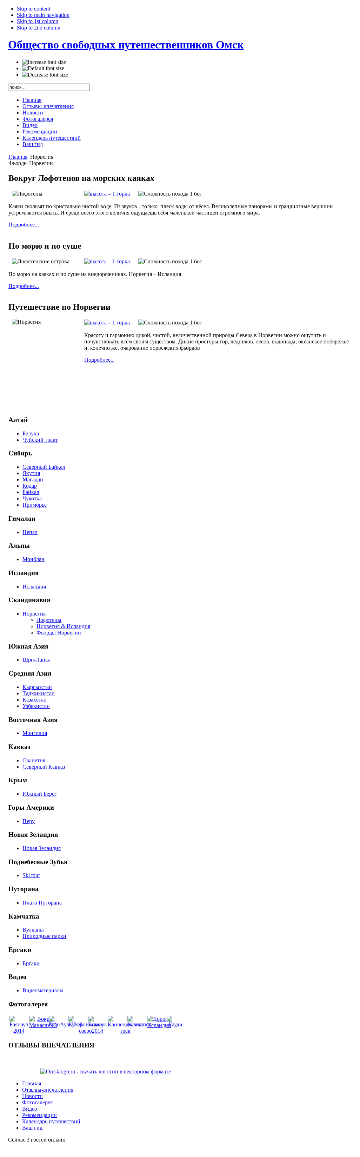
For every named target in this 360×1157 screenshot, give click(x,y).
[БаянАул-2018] (65, 1024)
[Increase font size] (44, 62)
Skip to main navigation (43, 15)
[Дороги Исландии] (159, 1025)
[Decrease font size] (45, 75)
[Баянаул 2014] (18, 1031)
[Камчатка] (138, 1024)
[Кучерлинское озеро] (85, 1031)
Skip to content (33, 9)
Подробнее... (23, 225)
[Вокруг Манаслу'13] (43, 1025)
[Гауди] (175, 1024)
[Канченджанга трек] (125, 1031)
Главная (17, 157)
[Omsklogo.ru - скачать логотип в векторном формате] (105, 1071)
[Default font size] (43, 68)
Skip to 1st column (37, 21)
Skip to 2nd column (38, 28)
